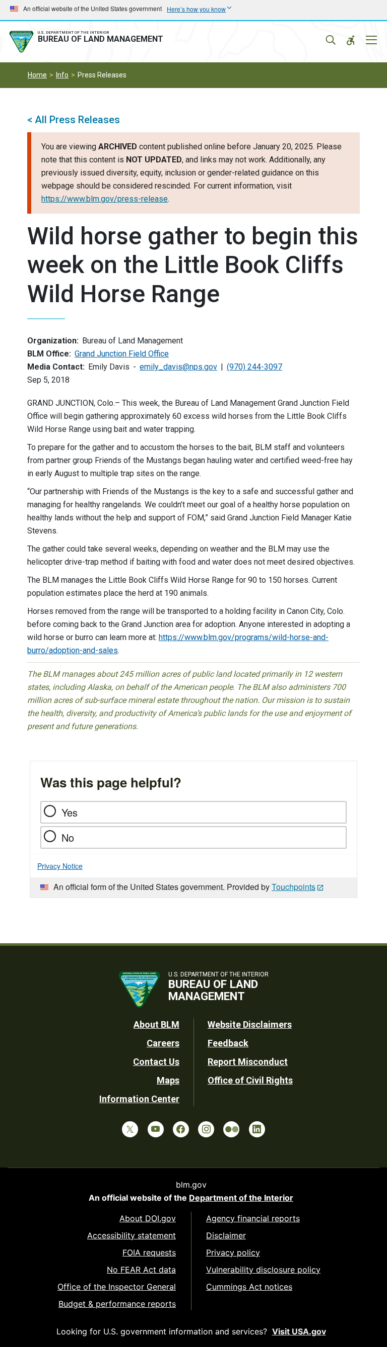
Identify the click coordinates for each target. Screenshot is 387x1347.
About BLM (156, 1024)
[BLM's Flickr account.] (231, 1129)
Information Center (139, 1099)
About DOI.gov (147, 1218)
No (67, 837)
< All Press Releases (73, 120)
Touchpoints (293, 886)
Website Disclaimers (250, 1024)
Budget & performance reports (117, 1304)
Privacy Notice (60, 866)
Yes (69, 812)
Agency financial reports (253, 1218)
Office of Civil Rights (250, 1080)
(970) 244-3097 (254, 367)
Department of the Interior (241, 1198)
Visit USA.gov (299, 1331)
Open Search (331, 40)
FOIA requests (149, 1252)
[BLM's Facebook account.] (181, 1129)
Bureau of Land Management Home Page (88, 42)
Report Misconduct (248, 1061)
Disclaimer (226, 1235)
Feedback (228, 1043)
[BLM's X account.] (130, 1129)
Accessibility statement (131, 1235)
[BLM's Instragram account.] (206, 1129)
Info (62, 75)
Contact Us (156, 1061)
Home (37, 75)
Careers (163, 1043)
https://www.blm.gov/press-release (104, 199)
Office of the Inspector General (116, 1287)
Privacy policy (233, 1252)
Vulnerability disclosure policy (263, 1270)
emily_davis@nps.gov (178, 367)
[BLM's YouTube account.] (156, 1129)
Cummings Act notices (249, 1287)
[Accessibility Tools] (351, 40)
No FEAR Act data (141, 1270)
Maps (168, 1080)
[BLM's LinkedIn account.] (257, 1129)
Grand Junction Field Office (122, 353)
